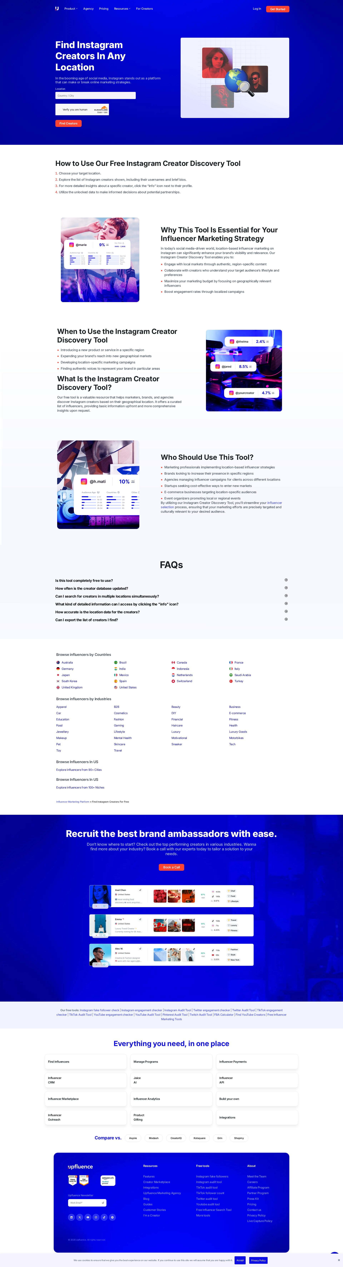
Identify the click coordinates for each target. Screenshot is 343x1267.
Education (62, 719)
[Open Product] (77, 8)
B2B (116, 707)
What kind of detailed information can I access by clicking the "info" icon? (116, 604)
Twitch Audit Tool (201, 1014)
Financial (177, 719)
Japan (66, 675)
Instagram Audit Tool (177, 1010)
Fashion (119, 719)
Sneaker (177, 744)
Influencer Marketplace (63, 1098)
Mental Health (123, 738)
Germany (67, 669)
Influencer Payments (233, 1061)
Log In (257, 8)
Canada (182, 662)
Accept (240, 1260)
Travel (118, 750)
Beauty (176, 707)
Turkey (239, 681)
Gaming (119, 725)
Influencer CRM (58, 1080)
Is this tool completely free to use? (84, 580)
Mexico (124, 675)
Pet (58, 744)
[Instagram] (96, 1217)
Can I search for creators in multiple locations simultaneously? (107, 596)
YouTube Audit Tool (147, 1014)
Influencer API (228, 1080)
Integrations (227, 1117)
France (239, 662)
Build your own (229, 1098)
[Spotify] (112, 1217)
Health (233, 725)
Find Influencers (58, 1061)
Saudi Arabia (243, 675)
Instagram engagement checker (141, 1010)
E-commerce (237, 713)
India (122, 669)
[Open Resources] (129, 8)
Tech (232, 744)
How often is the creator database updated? (91, 588)
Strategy (249, 238)
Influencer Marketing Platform (72, 801)
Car (58, 713)
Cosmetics (121, 713)
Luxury (176, 731)
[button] (339, 1260)
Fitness (233, 719)
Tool (233, 163)
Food (59, 725)
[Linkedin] (71, 1217)
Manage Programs (146, 1061)
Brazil (123, 662)
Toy (58, 750)
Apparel (61, 707)
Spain (123, 681)
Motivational (179, 738)
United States (127, 687)
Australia (67, 662)
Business (234, 707)
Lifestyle (119, 731)
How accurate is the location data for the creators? (97, 612)
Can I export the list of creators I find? (86, 620)
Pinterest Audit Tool (175, 1014)
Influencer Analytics (147, 1098)
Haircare (177, 725)
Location (60, 89)
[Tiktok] (104, 1217)
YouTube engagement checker (113, 1014)
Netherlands (184, 675)
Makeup (61, 738)
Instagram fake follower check (99, 1010)
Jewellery (62, 731)
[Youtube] (87, 1217)
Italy (237, 669)
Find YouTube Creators (250, 1014)
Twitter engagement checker (211, 1010)
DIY (174, 713)
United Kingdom (72, 687)
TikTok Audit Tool (80, 1014)
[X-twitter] (79, 1217)
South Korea (69, 681)
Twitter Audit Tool (243, 1010)
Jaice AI (139, 1080)
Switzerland (184, 681)
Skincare (119, 744)
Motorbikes (236, 738)
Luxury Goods (238, 731)
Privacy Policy (258, 1260)
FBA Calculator (223, 1014)
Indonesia (183, 669)
